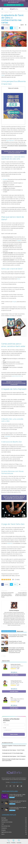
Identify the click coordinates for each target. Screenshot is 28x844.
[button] (26, 9)
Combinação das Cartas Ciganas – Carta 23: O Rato (17, 808)
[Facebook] (6, 786)
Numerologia (12, 797)
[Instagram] (10, 786)
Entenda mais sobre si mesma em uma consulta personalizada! (14, 152)
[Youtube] (21, 786)
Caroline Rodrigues (6, 24)
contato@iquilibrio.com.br (16, 782)
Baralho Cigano (12, 803)
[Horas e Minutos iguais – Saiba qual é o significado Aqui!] (4, 796)
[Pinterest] (14, 786)
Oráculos (6, 12)
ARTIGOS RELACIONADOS (8, 631)
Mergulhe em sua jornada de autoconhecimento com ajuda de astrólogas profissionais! (14, 383)
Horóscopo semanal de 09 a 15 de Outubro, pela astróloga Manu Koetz (7, 595)
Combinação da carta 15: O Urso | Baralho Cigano (12, 753)
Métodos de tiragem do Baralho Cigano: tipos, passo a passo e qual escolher (13, 760)
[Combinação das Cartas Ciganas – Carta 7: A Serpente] (4, 802)
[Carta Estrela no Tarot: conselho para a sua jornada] (4, 643)
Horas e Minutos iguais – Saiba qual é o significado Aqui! (17, 795)
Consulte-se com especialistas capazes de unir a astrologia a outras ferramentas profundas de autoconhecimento (14, 497)
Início (2, 12)
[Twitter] (17, 786)
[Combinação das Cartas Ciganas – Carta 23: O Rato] (4, 809)
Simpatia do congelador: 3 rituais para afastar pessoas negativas (14, 746)
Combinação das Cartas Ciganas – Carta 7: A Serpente (14, 756)
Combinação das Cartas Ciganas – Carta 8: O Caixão (13, 750)
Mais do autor (20, 631)
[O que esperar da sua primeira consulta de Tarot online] (4, 636)
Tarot (11, 12)
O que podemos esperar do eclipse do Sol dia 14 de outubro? (21, 594)
